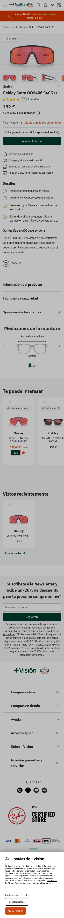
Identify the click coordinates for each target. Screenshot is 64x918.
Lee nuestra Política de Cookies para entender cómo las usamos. (31, 882)
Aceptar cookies (15, 910)
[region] (32, 885)
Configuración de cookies (17, 895)
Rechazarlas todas (17, 901)
